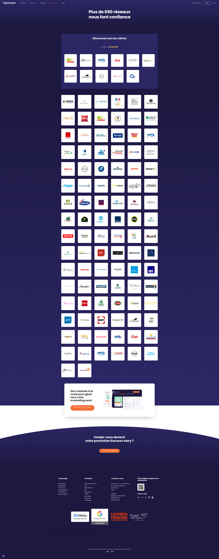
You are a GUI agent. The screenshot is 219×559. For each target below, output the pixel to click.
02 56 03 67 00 (196, 3)
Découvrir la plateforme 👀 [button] (83, 407)
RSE (86, 490)
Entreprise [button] (43, 3)
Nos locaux (88, 498)
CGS (127, 549)
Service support (62, 494)
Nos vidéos (88, 496)
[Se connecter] (214, 3)
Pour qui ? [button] (33, 3)
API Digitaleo (61, 486)
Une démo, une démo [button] (109, 450)
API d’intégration (63, 490)
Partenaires (88, 492)
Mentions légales (110, 549)
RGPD (129, 549)
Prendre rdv (114, 488)
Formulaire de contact (117, 486)
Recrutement (89, 488)
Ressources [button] (53, 3)
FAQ (86, 486)
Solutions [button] (23, 3)
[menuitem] (23, 3)
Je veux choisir (19, 550)
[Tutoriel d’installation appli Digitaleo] (140, 487)
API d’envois (61, 488)
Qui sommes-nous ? (91, 483)
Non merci (8, 550)
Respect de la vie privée (119, 549)
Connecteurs (62, 492)
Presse (86, 494)
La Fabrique (88, 500)
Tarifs (63, 3)
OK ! (31, 550)
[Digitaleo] (9, 3)
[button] (4, 556)
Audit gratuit (62, 483)
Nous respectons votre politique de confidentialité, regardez (18, 545)
